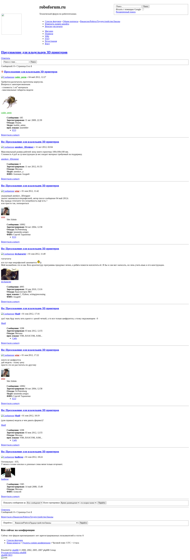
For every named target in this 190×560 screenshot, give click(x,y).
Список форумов (53, 21)
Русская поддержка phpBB (13, 552)
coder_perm (20, 77)
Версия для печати (54, 26)
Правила (49, 33)
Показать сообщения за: (14, 502)
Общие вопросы (70, 21)
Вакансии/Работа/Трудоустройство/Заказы (100, 21)
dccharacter (20, 254)
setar (17, 191)
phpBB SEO (6, 555)
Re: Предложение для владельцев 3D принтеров (30, 141)
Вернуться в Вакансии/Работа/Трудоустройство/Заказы (27, 517)
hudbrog (19, 457)
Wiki (47, 36)
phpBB (15, 550)
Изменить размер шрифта (57, 24)
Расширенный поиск (126, 12)
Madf (17, 314)
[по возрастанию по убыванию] (93, 502)
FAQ (47, 38)
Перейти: (7, 523)
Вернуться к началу (10, 135)
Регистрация (51, 41)
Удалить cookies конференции (36, 543)
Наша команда (13, 543)
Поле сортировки (51, 502)
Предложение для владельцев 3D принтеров (34, 52)
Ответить (5, 58)
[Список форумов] (12, 34)
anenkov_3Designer (24, 147)
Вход (47, 43)
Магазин (49, 31)
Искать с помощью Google (128, 9)
